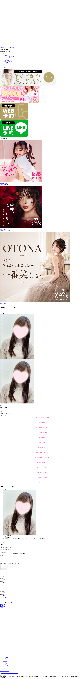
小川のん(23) (5, 489)
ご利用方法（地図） (7, 57)
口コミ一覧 (5, 63)
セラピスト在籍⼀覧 (7, 60)
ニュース (4, 666)
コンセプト (5, 656)
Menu (4, 53)
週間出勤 (3, 604)
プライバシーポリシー (4, 671)
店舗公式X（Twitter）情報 (8, 64)
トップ (4, 655)
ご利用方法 (5, 661)
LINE (2, 605)
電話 (2, 607)
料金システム (5, 657)
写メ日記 (4, 66)
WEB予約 (3, 606)
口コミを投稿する (4, 542)
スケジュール (5, 659)
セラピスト (5, 658)
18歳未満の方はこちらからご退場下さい (8, 47)
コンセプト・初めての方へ (8, 56)
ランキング (5, 62)
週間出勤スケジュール (7, 61)
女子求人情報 (5, 67)
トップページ (5, 55)
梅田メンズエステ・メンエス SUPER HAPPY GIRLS (9, 673)
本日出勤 (4, 597)
